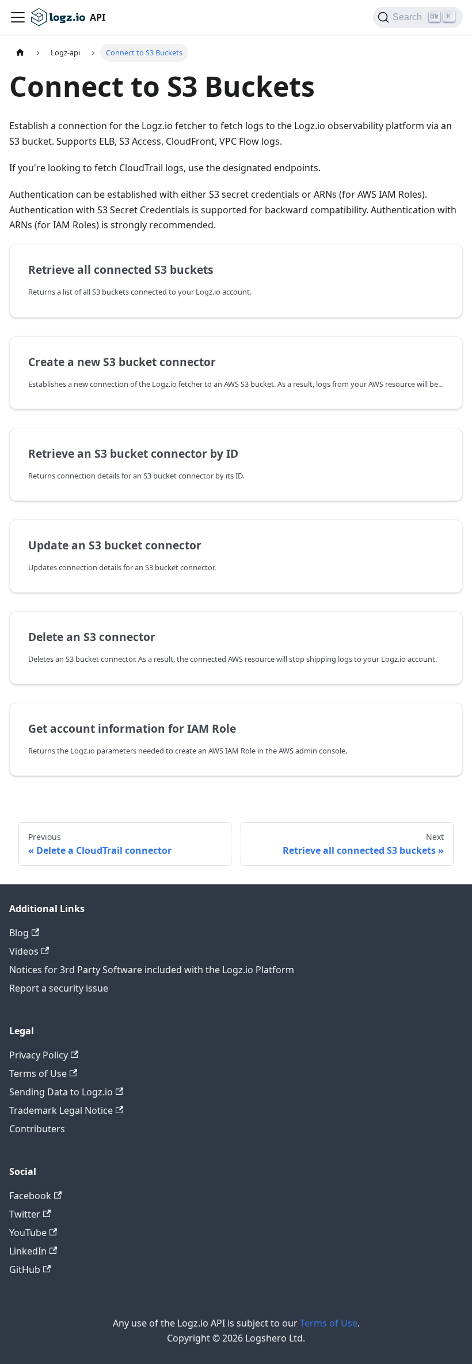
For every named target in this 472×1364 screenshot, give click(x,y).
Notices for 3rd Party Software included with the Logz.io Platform (151, 969)
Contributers (37, 1128)
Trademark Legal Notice (61, 1110)
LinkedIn (28, 1251)
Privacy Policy (38, 1055)
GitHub (24, 1269)
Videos (24, 951)
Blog (19, 932)
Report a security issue (58, 988)
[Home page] (20, 53)
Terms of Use (38, 1073)
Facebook (30, 1195)
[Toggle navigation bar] (17, 17)
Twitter (24, 1214)
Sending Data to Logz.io (61, 1092)
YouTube (28, 1232)
